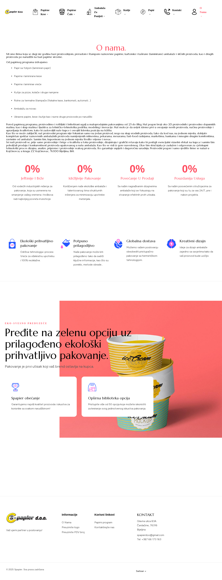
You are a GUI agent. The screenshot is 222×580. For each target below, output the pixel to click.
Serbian (140, 571)
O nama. (111, 48)
